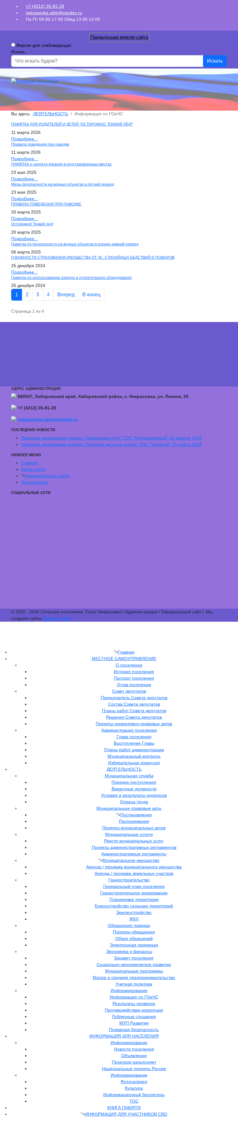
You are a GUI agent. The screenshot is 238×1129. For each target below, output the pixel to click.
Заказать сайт (57, 618)
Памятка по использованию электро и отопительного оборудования (71, 278)
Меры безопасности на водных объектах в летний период (62, 184)
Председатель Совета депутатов (134, 697)
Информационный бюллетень (134, 1094)
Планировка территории (134, 899)
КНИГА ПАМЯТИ (124, 1107)
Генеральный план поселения (134, 886)
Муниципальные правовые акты (128, 808)
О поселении (129, 665)
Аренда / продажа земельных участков (134, 873)
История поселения (134, 671)
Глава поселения (134, 736)
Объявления (134, 1055)
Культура (134, 1088)
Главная (29, 462)
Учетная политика (134, 983)
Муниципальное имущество (131, 860)
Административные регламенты (133, 853)
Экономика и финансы (129, 951)
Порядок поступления (134, 782)
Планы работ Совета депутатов (134, 710)
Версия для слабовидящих (43, 45)
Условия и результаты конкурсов (134, 795)
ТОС (134, 1101)
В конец (91, 294)
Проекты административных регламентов (134, 847)
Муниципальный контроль (134, 756)
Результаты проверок (133, 1003)
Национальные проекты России (134, 1068)
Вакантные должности (134, 788)
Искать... (20, 51)
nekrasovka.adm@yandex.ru (54, 12)
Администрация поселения (129, 730)
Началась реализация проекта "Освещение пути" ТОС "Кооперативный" (111, 437)
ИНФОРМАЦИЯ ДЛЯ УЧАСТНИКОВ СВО (126, 1114)
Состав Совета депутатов (134, 704)
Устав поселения (134, 684)
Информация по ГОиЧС (134, 996)
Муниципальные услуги (129, 834)
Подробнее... (24, 138)
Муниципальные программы (134, 970)
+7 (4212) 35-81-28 (45, 6)
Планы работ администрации (134, 749)
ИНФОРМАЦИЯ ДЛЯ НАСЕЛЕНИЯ (124, 1036)
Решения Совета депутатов (134, 717)
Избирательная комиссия (134, 762)
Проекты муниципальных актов (133, 827)
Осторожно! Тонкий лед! (32, 224)
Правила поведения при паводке (40, 144)
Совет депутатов (129, 691)
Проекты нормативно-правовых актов (134, 723)
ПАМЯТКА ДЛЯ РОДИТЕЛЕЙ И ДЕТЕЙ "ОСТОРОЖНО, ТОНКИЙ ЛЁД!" (72, 124)
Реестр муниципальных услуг (134, 840)
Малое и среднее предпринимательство (134, 977)
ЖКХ (134, 918)
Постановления (136, 814)
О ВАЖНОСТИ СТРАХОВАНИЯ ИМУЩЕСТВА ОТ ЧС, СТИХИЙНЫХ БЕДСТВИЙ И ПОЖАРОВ (92, 257)
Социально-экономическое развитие (134, 964)
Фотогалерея (34, 482)
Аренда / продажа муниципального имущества (134, 866)
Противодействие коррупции (134, 1010)
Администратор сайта (47, 475)
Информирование (129, 990)
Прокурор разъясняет (134, 1062)
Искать (215, 61)
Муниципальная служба (129, 775)
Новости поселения (134, 1049)
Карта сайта (33, 469)
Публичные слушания (134, 1016)
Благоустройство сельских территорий (134, 905)
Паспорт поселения (134, 678)
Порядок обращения (134, 931)
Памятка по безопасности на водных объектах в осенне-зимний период (75, 244)
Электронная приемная (134, 944)
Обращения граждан (129, 925)
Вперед (66, 294)
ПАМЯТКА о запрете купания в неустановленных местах (61, 164)
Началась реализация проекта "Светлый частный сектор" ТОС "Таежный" (111, 444)
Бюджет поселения (133, 957)
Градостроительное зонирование (134, 892)
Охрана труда (134, 801)
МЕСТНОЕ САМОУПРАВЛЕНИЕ (124, 658)
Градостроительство (129, 879)
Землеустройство (134, 912)
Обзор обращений (134, 938)
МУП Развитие (134, 1023)
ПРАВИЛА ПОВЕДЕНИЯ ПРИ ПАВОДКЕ (46, 204)
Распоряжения (134, 821)
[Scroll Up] (1, 1125)
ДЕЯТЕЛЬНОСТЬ (124, 769)
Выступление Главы (134, 743)
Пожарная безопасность (134, 1029)
